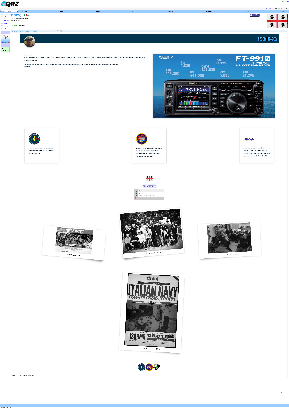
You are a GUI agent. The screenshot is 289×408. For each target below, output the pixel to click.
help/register (268, 9)
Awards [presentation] (35, 31)
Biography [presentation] (15, 31)
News (61, 11)
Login (283, 11)
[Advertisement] (144, 392)
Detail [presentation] (21, 31)
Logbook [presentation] (28, 31)
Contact (247, 11)
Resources (209, 11)
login (263, 9)
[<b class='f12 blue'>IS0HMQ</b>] (277, 27)
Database (24, 11)
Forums (98, 11)
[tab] (15, 31)
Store (133, 11)
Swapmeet (170, 11)
